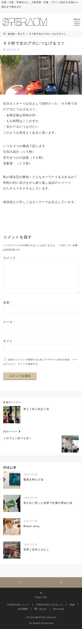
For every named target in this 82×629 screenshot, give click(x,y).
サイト (8, 341)
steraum (51, 617)
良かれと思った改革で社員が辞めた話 (47, 502)
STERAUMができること (49, 604)
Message (58, 609)
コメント (9, 257)
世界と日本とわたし (36, 549)
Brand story (31, 526)
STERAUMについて (18, 604)
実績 (72, 604)
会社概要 (23, 609)
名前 (7, 302)
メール (9, 321)
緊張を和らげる (33, 479)
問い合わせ (40, 609)
